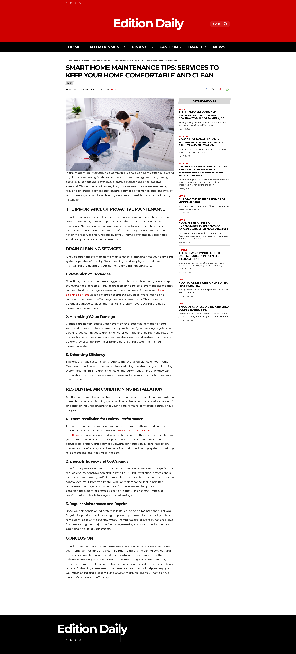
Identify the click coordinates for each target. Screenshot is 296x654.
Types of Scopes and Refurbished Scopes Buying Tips (204, 308)
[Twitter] (80, 3)
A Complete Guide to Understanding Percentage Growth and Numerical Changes (203, 226)
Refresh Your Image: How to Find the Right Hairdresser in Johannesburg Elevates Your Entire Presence (203, 171)
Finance (183, 250)
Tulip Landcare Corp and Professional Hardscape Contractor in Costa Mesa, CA (201, 115)
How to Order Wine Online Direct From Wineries (204, 284)
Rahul (114, 89)
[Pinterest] (220, 89)
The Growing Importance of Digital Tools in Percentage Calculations (200, 256)
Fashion (183, 136)
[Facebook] (66, 3)
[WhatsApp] (227, 89)
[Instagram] (70, 3)
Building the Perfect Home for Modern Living (202, 201)
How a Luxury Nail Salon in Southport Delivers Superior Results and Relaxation (201, 142)
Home (69, 60)
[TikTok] (75, 3)
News (77, 60)
